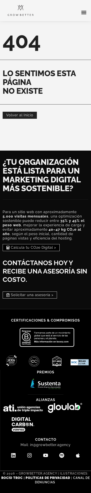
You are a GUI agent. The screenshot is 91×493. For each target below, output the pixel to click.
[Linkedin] (13, 455)
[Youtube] (46, 455)
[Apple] (78, 455)
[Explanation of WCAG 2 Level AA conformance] (79, 364)
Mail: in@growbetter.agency (46, 445)
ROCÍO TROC (12, 478)
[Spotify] (62, 455)
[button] (84, 12)
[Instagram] (30, 455)
